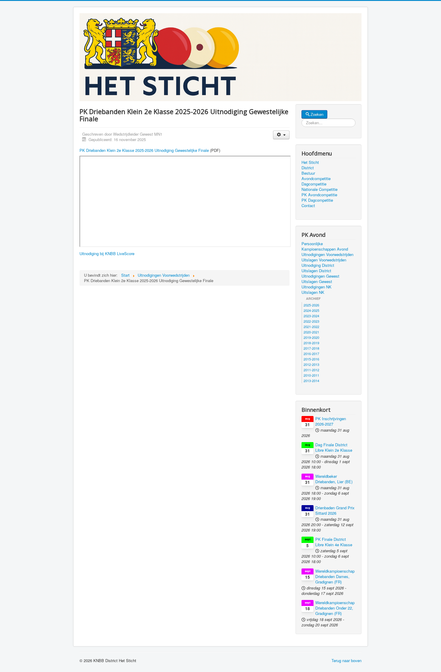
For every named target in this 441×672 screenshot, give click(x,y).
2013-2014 (311, 380)
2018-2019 (311, 342)
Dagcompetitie (314, 184)
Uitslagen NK (313, 292)
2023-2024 (311, 315)
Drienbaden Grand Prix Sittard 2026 (335, 510)
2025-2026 (311, 305)
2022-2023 (311, 321)
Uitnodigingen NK (317, 287)
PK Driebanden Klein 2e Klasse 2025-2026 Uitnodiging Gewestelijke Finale (144, 150)
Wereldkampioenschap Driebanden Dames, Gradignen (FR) (335, 576)
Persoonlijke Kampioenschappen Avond (325, 246)
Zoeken (316, 114)
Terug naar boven (347, 660)
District (308, 167)
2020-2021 (311, 332)
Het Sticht (310, 162)
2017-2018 (311, 348)
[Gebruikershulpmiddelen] (281, 135)
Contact (308, 205)
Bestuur (308, 173)
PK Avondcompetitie (319, 194)
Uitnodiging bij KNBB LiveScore (107, 253)
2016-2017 (311, 353)
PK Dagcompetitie (317, 200)
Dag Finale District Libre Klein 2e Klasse (333, 447)
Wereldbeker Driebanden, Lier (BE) (333, 479)
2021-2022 (311, 326)
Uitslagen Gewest (317, 281)
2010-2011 (311, 375)
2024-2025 (311, 310)
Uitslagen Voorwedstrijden (324, 260)
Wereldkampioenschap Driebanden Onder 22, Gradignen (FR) (335, 608)
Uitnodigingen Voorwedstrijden (327, 254)
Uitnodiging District (318, 265)
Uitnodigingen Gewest (320, 276)
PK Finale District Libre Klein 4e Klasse (333, 542)
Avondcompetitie (316, 178)
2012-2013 (311, 364)
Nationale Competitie (320, 189)
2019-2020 (311, 337)
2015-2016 (311, 359)
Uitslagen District (316, 270)
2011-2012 (311, 369)
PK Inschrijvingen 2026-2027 (330, 421)
